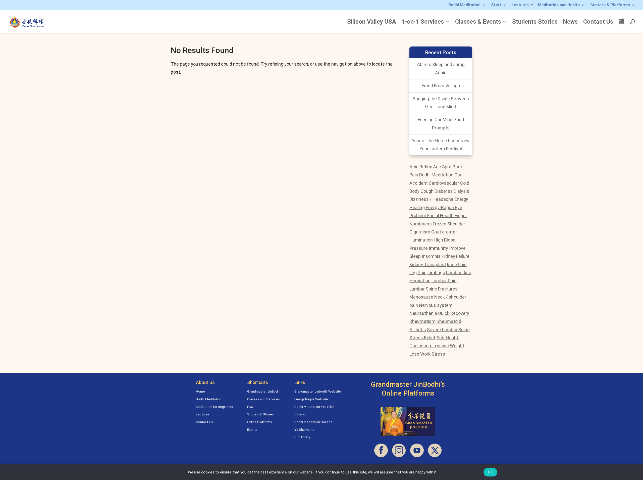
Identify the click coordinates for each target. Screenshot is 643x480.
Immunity (438, 248)
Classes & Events (478, 22)
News (570, 22)
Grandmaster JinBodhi (263, 391)
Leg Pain (417, 272)
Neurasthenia (423, 313)
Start (496, 5)
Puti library (302, 437)
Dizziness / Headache (431, 199)
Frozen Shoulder (449, 223)
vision (443, 345)
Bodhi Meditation (464, 5)
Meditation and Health (559, 5)
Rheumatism (422, 321)
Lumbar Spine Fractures (433, 289)
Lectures (520, 5)
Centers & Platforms (610, 5)
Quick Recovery (453, 313)
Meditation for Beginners (214, 407)
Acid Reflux (420, 166)
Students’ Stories (260, 414)
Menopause (421, 297)
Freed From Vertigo (441, 85)
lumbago (436, 272)
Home (200, 391)
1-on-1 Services (423, 22)
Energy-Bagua (440, 207)
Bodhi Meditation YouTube (314, 407)
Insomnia (431, 256)
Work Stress (432, 354)
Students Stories (535, 22)
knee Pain (457, 264)
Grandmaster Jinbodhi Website (317, 391)
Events (252, 429)
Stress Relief (422, 337)
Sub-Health (448, 337)
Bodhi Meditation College (313, 422)
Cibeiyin (300, 414)
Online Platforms (259, 422)
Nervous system (436, 305)
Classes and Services (263, 399)
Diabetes (444, 191)
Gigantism (420, 231)
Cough (427, 191)
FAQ (250, 407)
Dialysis (461, 191)
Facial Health (441, 215)
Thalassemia (422, 345)
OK (490, 472)
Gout (436, 231)
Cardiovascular (444, 183)
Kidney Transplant (427, 264)
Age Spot (442, 166)
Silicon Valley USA (371, 22)
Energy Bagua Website (311, 399)
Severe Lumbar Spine (448, 329)
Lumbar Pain (444, 280)
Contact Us (598, 22)
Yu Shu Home (304, 429)
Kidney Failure (455, 256)
